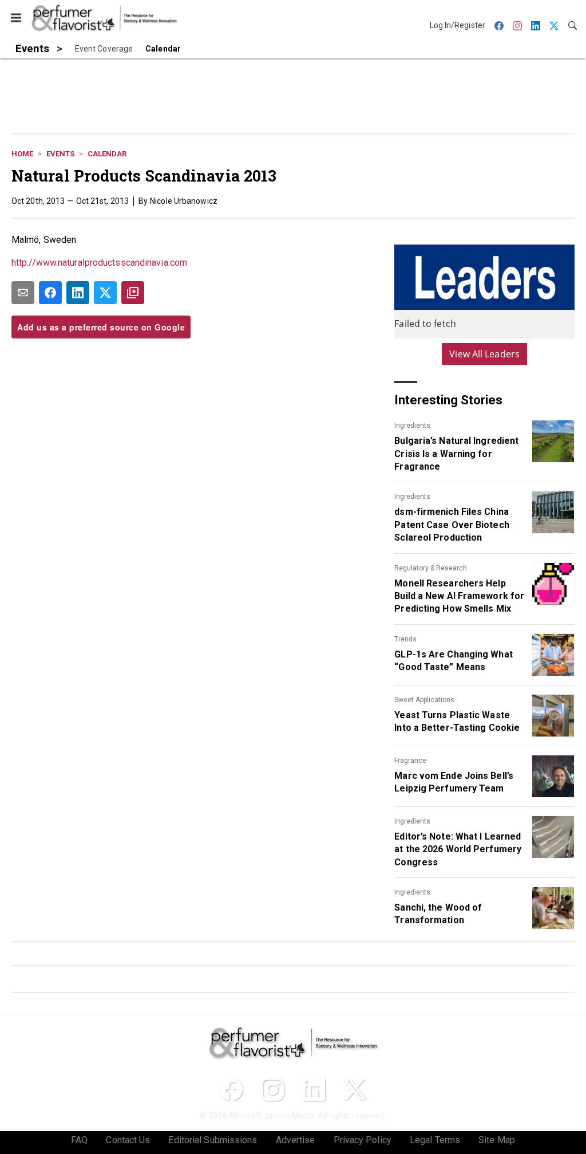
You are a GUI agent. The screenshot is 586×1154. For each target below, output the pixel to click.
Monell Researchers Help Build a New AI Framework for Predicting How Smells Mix (459, 596)
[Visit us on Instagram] (272, 1089)
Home (22, 153)
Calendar (107, 153)
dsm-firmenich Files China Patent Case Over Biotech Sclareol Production (451, 524)
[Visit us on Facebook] (231, 1089)
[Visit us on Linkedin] (313, 1089)
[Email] (22, 292)
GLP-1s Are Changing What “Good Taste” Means (453, 660)
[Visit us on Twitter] (354, 1089)
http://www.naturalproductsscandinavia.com (99, 262)
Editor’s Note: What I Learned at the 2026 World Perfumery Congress (457, 849)
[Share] (50, 292)
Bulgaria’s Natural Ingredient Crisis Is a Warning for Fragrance (456, 453)
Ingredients (412, 426)
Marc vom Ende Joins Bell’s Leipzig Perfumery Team (453, 782)
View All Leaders (484, 354)
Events (60, 153)
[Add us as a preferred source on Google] (132, 292)
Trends (405, 639)
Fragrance (410, 761)
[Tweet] (105, 292)
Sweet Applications (424, 700)
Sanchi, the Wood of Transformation (438, 913)
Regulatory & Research (430, 568)
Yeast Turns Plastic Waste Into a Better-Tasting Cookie (457, 721)
